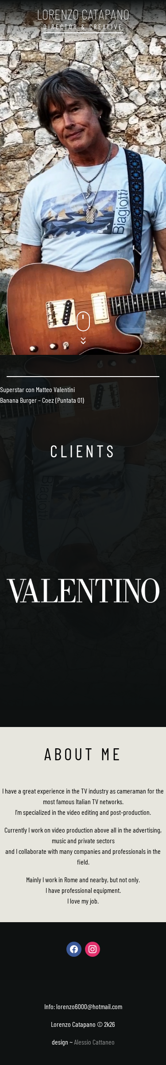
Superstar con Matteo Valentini (37, 389)
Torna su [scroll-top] (146, 1043)
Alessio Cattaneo (94, 1041)
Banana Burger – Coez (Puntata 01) (42, 400)
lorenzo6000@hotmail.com (89, 1006)
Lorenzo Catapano (83, 13)
